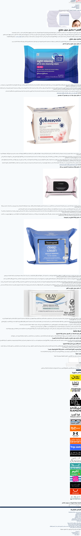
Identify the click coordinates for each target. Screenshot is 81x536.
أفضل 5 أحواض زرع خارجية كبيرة (74, 525)
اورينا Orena (78, 513)
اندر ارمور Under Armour (76, 519)
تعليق (80, 362)
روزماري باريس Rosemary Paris (75, 512)
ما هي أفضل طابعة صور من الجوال (74, 524)
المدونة (77, 8)
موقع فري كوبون (19, 36)
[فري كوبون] (76, 1)
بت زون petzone (78, 517)
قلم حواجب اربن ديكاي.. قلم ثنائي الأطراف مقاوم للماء (67, 93)
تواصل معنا (77, 534)
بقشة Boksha (78, 514)
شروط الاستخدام (76, 533)
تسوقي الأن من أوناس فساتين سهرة (74, 522)
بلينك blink (79, 520)
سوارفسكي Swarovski (76, 518)
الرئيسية (77, 4)
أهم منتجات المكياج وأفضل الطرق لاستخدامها (68, 164)
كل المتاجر (77, 5)
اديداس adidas (78, 516)
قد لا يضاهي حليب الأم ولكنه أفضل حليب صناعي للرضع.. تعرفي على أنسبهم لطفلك (65, 526)
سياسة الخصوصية (75, 532)
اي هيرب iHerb (78, 515)
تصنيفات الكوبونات (75, 7)
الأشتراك (79, 507)
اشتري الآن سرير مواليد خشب (75, 527)
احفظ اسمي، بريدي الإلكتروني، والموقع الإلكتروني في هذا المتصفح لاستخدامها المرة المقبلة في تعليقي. (60, 368)
